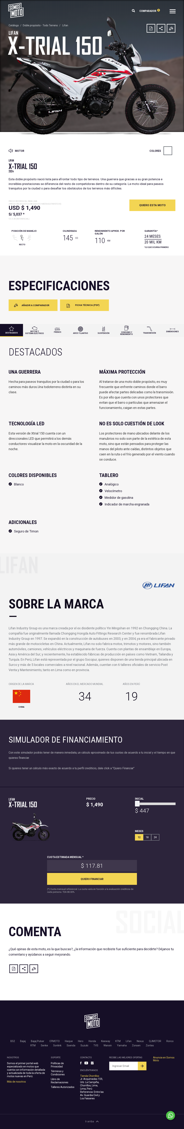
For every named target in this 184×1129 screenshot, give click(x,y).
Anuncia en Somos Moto (163, 1059)
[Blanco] (168, 151)
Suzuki (84, 1045)
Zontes (150, 1045)
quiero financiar (92, 879)
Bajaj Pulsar (37, 1041)
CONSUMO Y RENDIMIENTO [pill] (126, 333)
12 (139, 837)
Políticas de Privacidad (57, 1065)
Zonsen (136, 1045)
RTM (33, 1045)
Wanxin (108, 1045)
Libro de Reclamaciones (59, 1081)
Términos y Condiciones (58, 1073)
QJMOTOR (155, 1041)
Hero (80, 1041)
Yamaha (122, 1045)
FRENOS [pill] (57, 332)
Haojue (69, 1041)
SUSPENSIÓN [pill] (103, 333)
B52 (12, 1041)
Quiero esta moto (152, 205)
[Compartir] (161, 28)
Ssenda (71, 1045)
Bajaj (23, 1041)
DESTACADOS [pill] (11, 333)
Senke (44, 1045)
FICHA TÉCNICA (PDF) (87, 305)
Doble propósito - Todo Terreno (40, 25)
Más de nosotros (16, 1081)
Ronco (170, 1041)
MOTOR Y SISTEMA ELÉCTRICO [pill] (34, 332)
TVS (95, 1045)
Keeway (105, 1041)
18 (147, 837)
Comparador (149, 11)
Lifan (65, 25)
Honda (92, 1041)
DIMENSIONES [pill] (172, 332)
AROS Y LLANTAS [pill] (80, 333)
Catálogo (14, 25)
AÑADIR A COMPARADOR (35, 305)
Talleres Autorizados (62, 1087)
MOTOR (19, 150)
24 (155, 837)
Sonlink (57, 1045)
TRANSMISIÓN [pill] (149, 333)
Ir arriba (89, 1121)
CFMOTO (54, 1041)
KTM (118, 1041)
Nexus (140, 1041)
